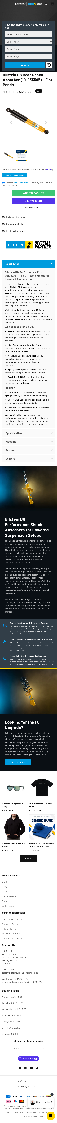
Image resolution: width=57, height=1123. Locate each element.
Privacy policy (18, 1112)
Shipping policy (39, 1116)
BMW (4, 886)
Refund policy (31, 1112)
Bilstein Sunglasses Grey (12, 805)
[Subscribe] (43, 1049)
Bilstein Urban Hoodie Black (13, 845)
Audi (4, 882)
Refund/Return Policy (13, 919)
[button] (3, 4)
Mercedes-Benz (10, 896)
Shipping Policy (10, 924)
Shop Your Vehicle (18, 762)
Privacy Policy (9, 929)
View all (29, 858)
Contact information (22, 1116)
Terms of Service (11, 933)
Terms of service (45, 1112)
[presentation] (11, 122)
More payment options (33, 207)
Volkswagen (8, 906)
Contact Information (12, 938)
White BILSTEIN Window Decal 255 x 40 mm (41, 845)
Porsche (6, 901)
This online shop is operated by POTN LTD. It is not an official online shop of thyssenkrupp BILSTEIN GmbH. (28, 1109)
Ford (4, 891)
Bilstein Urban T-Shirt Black (40, 805)
